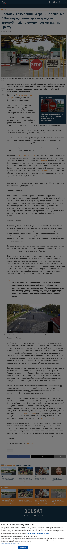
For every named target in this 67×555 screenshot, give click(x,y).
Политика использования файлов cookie (38, 533)
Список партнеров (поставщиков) (10, 543)
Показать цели (23, 552)
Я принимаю (23, 547)
